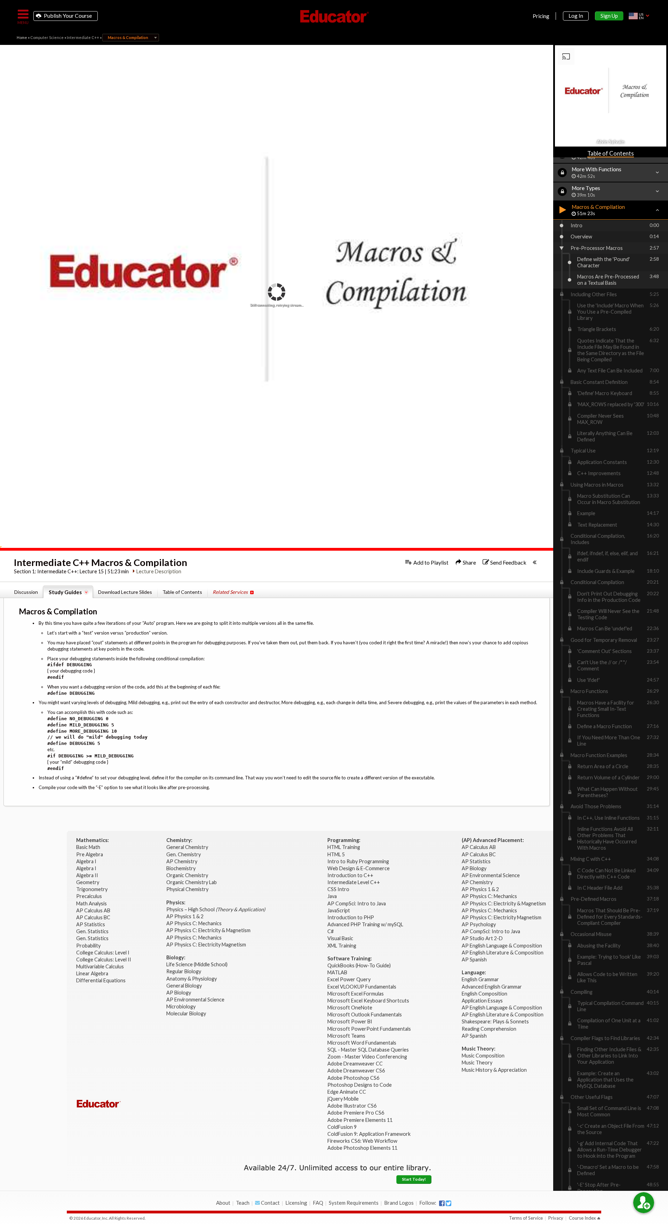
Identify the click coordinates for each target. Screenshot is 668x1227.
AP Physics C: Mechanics (194, 923)
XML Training (341, 946)
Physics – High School (215, 909)
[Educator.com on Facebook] (442, 1203)
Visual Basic (340, 938)
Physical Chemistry (187, 889)
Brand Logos (399, 1203)
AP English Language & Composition (502, 946)
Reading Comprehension (489, 1029)
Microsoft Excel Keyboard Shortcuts (368, 1001)
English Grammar (480, 979)
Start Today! (414, 1179)
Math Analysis (92, 903)
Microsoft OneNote (349, 1007)
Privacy (555, 1218)
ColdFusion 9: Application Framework (369, 1134)
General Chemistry (187, 847)
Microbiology (181, 1006)
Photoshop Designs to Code (359, 1085)
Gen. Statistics (93, 931)
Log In (575, 16)
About (223, 1203)
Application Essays (482, 1001)
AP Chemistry (182, 861)
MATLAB (337, 972)
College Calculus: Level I (102, 952)
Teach (242, 1203)
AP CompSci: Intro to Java (356, 903)
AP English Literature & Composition (502, 952)
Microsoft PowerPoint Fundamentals (369, 1029)
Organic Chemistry (187, 875)
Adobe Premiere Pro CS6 (355, 1113)
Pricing (541, 16)
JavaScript (338, 910)
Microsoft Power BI (349, 1021)
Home (22, 37)
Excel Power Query (349, 979)
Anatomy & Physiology (192, 979)
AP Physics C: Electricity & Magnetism (209, 930)
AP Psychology (479, 924)
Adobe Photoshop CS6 (353, 1078)
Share (469, 562)
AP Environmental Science (195, 999)
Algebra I (86, 861)
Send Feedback (507, 562)
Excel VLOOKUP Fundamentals (361, 987)
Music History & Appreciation (494, 1070)
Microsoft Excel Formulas (355, 994)
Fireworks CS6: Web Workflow (362, 1141)
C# (330, 931)
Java (332, 896)
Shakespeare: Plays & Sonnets (495, 1021)
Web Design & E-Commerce (358, 868)
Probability (89, 946)
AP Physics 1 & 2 (185, 916)
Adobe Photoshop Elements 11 (362, 1148)
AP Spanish (474, 959)
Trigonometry (92, 889)
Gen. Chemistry (183, 854)
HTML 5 (336, 854)
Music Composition (483, 1056)
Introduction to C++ (350, 875)
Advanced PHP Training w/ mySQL (365, 924)
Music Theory (477, 1062)
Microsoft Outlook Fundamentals (364, 1014)
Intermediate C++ (83, 37)
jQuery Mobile (343, 1099)
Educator (334, 16)
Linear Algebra (92, 973)
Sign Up (609, 16)
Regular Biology (183, 971)
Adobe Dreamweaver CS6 (356, 1070)
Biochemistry (181, 868)
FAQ (318, 1203)
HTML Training (344, 847)
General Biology (184, 986)
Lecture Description (158, 571)
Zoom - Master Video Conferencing (367, 1057)
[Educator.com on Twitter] (448, 1203)
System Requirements (354, 1203)
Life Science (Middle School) (197, 964)
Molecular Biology (186, 1013)
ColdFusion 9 (342, 1127)
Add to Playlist (430, 562)
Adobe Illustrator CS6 (351, 1106)
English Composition (484, 994)
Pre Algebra (89, 854)
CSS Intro (338, 889)
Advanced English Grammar (492, 987)
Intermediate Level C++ (353, 882)
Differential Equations (101, 980)
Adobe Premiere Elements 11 (359, 1120)
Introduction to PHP (351, 917)
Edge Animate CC (346, 1092)
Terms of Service (526, 1218)
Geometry (88, 882)
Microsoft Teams (346, 1036)
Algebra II (87, 875)
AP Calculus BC (93, 917)
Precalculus (89, 896)
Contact (270, 1203)
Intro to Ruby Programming (358, 861)
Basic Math (88, 847)
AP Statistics (90, 924)
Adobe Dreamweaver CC (355, 1064)
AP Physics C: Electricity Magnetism (206, 944)
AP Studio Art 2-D (482, 938)
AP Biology (179, 993)
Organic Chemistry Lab (192, 882)
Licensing (296, 1203)
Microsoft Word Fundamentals (361, 1043)
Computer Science (47, 37)
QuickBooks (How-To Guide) (359, 965)
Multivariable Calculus (100, 966)
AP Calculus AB (93, 910)
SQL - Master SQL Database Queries (368, 1050)
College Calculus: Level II (104, 959)
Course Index (582, 1218)
